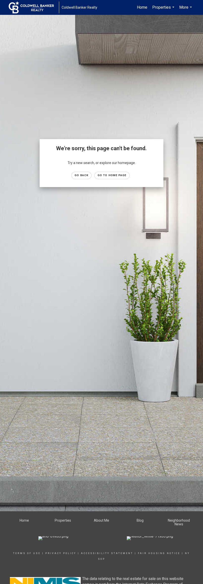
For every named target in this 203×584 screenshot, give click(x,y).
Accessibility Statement (107, 553)
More (186, 10)
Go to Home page (112, 175)
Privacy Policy (60, 553)
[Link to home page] (34, 7)
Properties (164, 10)
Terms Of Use (27, 553)
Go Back (81, 175)
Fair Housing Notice (159, 553)
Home (142, 7)
